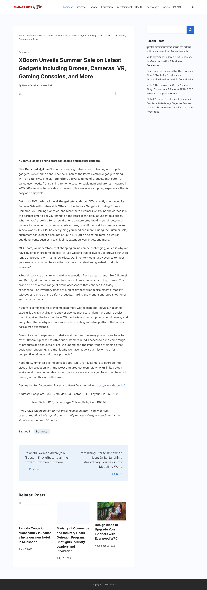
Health (138, 6)
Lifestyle (81, 6)
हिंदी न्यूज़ (177, 6)
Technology (152, 6)
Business (68, 6)
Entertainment (124, 6)
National (93, 6)
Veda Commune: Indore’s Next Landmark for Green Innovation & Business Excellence (169, 61)
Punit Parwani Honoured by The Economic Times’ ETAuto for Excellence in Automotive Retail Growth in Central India (170, 75)
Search (190, 30)
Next (115, 473)
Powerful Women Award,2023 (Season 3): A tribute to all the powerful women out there (46, 457)
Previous (34, 469)
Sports (166, 6)
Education (107, 6)
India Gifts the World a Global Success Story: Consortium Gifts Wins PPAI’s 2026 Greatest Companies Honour (170, 89)
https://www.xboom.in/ (110, 385)
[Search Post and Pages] (193, 7)
